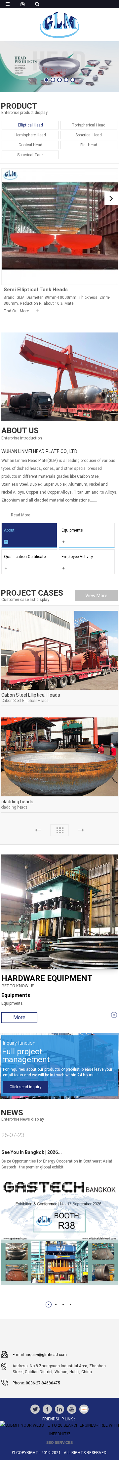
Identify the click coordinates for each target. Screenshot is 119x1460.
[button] (46, 80)
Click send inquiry (25, 1087)
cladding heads (17, 801)
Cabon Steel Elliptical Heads (30, 695)
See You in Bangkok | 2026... (31, 1152)
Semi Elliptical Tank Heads (36, 290)
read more (20, 515)
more (19, 1017)
